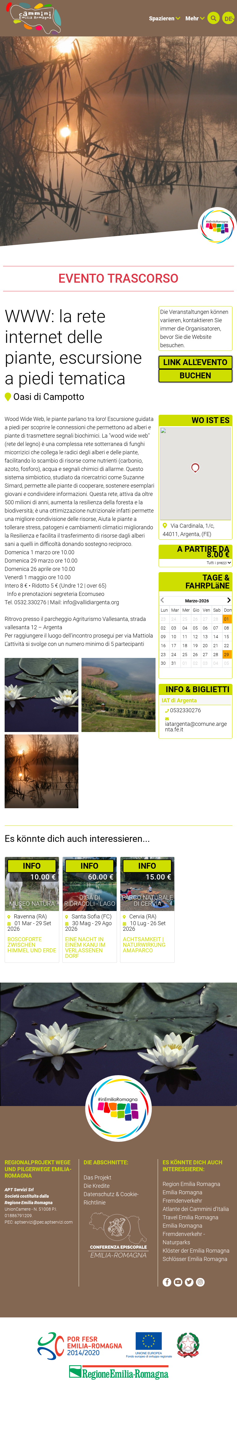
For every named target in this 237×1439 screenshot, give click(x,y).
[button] (213, 18)
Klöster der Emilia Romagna (196, 1250)
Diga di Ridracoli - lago (89, 900)
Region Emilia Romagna (191, 1184)
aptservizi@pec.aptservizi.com (44, 1222)
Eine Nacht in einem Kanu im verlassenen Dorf (85, 948)
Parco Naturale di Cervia (147, 900)
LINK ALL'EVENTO (195, 362)
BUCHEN (195, 375)
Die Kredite (97, 1186)
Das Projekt (97, 1177)
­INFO (32, 866)
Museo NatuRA (32, 903)
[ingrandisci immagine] (41, 695)
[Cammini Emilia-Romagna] (31, 18)
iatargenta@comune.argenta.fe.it (196, 727)
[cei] (118, 1235)
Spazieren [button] (162, 18)
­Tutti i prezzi (217, 563)
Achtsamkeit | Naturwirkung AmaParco (144, 945)
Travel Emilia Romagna (190, 1217)
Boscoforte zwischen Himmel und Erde (31, 945)
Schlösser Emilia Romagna (195, 1259)
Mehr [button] (192, 18)
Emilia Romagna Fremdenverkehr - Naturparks (184, 1234)
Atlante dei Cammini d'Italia (196, 1209)
